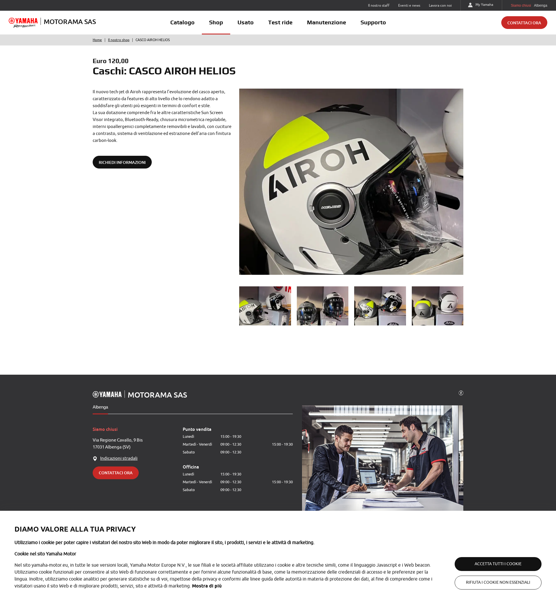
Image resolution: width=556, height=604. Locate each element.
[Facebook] (461, 392)
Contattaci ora (524, 22)
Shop (216, 22)
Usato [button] (245, 22)
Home (97, 40)
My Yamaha (484, 4)
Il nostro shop (118, 40)
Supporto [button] (373, 22)
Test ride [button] (280, 22)
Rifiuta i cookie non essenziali (498, 582)
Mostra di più (207, 586)
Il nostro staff (378, 5)
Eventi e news (409, 5)
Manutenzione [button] (326, 22)
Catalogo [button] (182, 22)
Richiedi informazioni (122, 162)
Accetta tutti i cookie (498, 563)
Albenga (100, 407)
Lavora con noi (440, 5)
